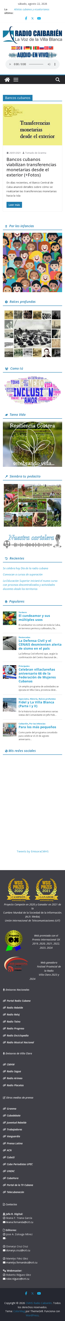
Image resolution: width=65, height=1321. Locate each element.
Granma (11, 1108)
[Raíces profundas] (32, 311)
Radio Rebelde (14, 1007)
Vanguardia (13, 1136)
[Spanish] (13, 47)
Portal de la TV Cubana (19, 1185)
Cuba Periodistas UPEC (19, 1164)
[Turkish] (46, 47)
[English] (18, 47)
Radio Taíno (13, 1021)
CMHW (10, 1064)
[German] (27, 47)
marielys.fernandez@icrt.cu (21, 1262)
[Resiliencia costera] (32, 423)
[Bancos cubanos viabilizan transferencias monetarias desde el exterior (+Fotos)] (32, 124)
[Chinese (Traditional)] (51, 47)
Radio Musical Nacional (20, 1042)
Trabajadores (14, 1129)
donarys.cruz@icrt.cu (17, 1250)
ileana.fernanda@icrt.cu (19, 1222)
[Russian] (42, 47)
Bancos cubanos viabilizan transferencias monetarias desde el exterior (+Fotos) (31, 167)
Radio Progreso (15, 1028)
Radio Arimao (14, 1078)
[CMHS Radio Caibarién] (7, 79)
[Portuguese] (37, 47)
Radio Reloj (13, 1014)
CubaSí (10, 1157)
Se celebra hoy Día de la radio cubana (25, 568)
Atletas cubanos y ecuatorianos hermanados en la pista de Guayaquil (35, 11)
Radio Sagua (13, 1071)
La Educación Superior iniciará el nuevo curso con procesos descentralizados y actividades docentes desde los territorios (30, 585)
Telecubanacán (15, 1192)
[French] (23, 47)
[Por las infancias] (32, 235)
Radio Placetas (15, 1085)
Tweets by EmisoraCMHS (33, 851)
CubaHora (12, 1178)
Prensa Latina (14, 1143)
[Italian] (32, 47)
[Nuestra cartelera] (32, 535)
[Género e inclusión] (32, 377)
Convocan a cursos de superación (23, 574)
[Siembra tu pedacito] (32, 485)
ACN (9, 1150)
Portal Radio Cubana (18, 1000)
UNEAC (10, 1171)
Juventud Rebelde (16, 1122)
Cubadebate (13, 1115)
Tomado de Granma (35, 152)
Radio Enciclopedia (17, 1035)
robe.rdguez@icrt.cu (17, 1278)
